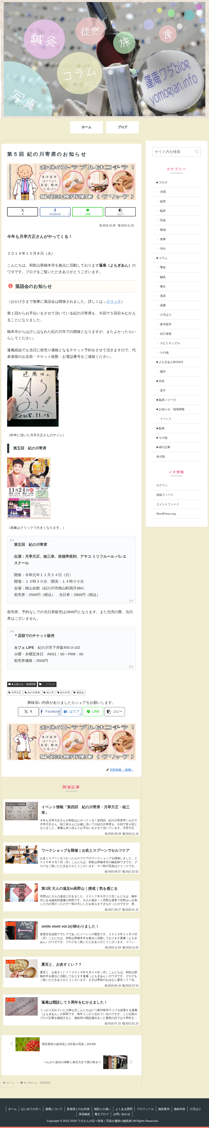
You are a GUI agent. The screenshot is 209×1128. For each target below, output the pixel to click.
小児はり (195, 1109)
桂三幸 (50, 692)
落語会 (80, 692)
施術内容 (179, 1109)
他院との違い (102, 1109)
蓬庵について (53, 1109)
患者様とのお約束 (78, 1109)
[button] (120, 211)
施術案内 (164, 1109)
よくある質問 (123, 1109)
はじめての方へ (31, 1109)
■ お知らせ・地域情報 (24, 684)
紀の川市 (65, 692)
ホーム (12, 1109)
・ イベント (48, 684)
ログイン (162, 485)
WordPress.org (166, 513)
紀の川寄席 (34, 692)
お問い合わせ (121, 1114)
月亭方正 (16, 692)
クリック (113, 302)
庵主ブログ (101, 1114)
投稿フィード (164, 494)
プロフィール (145, 1109)
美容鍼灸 (84, 1114)
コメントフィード (167, 504)
